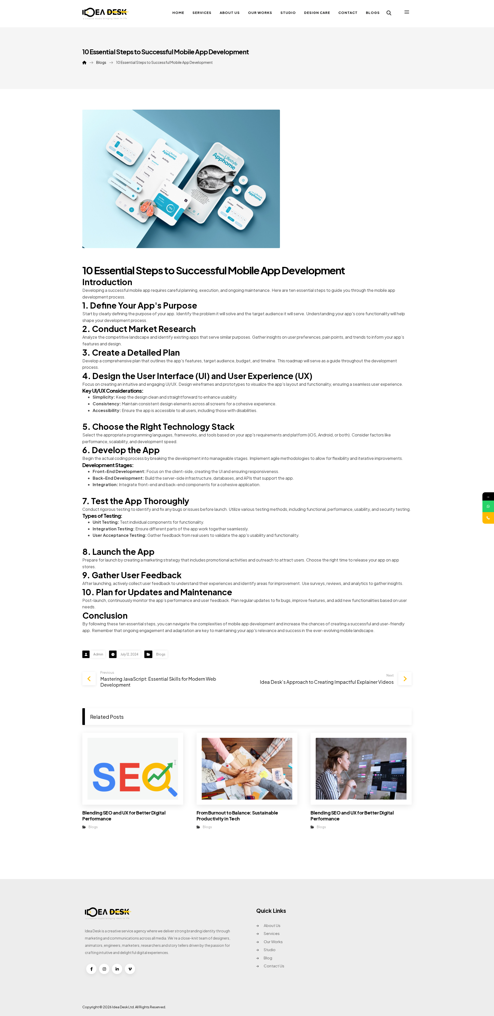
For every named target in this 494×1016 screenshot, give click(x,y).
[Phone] (488, 518)
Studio (270, 949)
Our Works (273, 941)
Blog (268, 957)
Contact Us (274, 965)
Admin (98, 654)
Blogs (160, 654)
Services (272, 933)
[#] (91, 969)
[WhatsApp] (488, 506)
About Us (272, 925)
